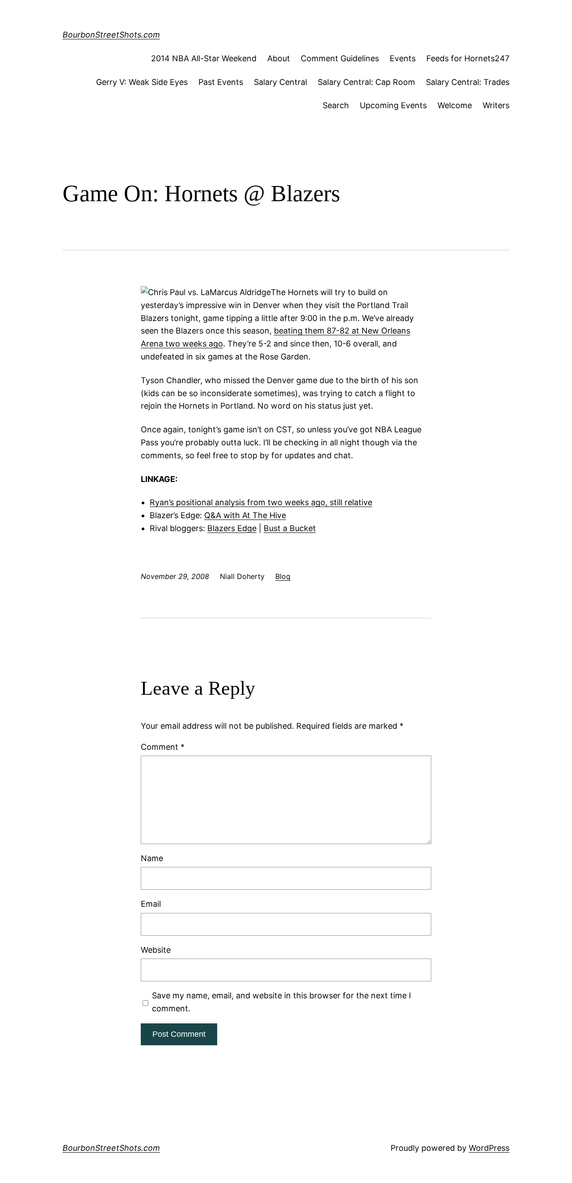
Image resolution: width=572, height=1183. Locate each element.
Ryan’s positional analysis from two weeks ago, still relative (261, 502)
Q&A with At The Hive (245, 515)
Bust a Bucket (290, 528)
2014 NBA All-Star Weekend (204, 58)
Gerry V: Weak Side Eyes (142, 82)
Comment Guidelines (340, 58)
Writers (496, 105)
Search (336, 105)
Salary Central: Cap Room (366, 82)
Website (156, 950)
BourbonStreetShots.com (111, 34)
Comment (163, 747)
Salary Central (280, 82)
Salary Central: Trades (467, 82)
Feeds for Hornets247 (467, 58)
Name (152, 858)
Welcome (454, 105)
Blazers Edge (232, 528)
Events (403, 58)
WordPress (489, 1148)
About (278, 58)
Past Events (220, 82)
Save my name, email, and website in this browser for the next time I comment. (281, 1002)
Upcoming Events (393, 105)
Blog (282, 576)
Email (151, 903)
